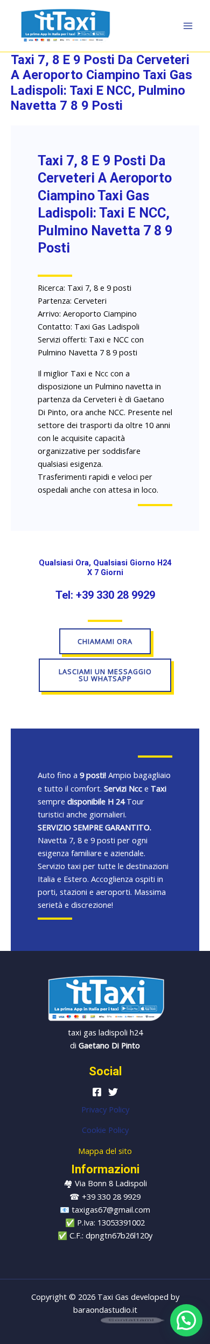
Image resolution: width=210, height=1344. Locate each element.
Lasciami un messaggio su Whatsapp (105, 675)
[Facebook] (97, 1092)
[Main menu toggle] (188, 26)
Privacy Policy (105, 1109)
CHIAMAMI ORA (105, 641)
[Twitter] (113, 1092)
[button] (186, 1320)
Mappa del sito (105, 1150)
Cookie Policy (105, 1129)
